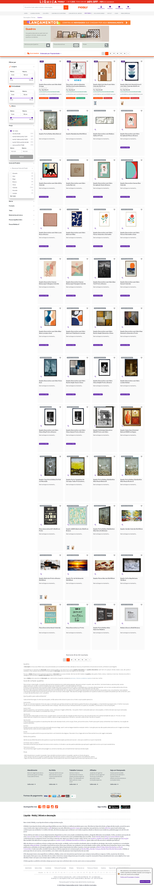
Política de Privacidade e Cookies (129, 877)
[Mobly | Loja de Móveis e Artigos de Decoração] (83, 7)
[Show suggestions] (32, 168)
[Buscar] (66, 7)
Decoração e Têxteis (29, 17)
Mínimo (12, 71)
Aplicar (21, 157)
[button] (51, 53)
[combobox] (20, 168)
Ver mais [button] (13, 196)
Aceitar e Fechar (145, 881)
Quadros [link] (40, 17)
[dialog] (134, 876)
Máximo (24, 71)
